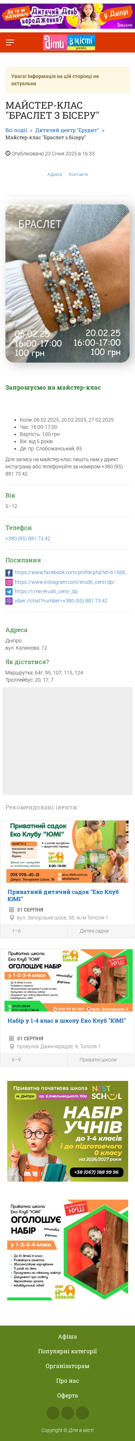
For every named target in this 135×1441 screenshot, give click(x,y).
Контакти (78, 174)
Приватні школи (98, 1060)
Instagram (67, 1412)
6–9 (16, 1060)
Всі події (16, 130)
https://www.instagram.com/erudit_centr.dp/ (65, 582)
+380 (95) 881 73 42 (27, 538)
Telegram (82, 1412)
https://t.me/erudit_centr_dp (46, 591)
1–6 (16, 931)
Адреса (55, 174)
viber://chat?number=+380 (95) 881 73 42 (61, 601)
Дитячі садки (94, 931)
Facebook (52, 1412)
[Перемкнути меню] (10, 42)
